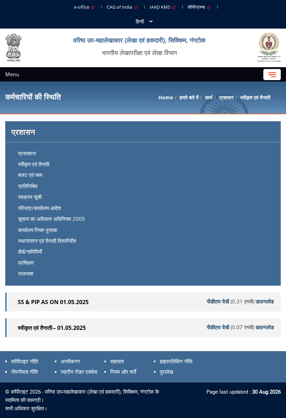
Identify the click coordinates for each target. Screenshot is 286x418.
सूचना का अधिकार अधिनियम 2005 (51, 218)
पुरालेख (166, 372)
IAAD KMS (161, 7)
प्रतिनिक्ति (27, 186)
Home (165, 97)
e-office (82, 7)
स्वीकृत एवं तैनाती (33, 164)
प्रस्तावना (27, 153)
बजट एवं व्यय (30, 174)
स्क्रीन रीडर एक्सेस (79, 372)
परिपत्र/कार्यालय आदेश (39, 207)
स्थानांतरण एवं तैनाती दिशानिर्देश (47, 240)
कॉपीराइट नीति (24, 361)
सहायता (117, 361)
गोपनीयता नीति (24, 372)
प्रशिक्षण (26, 262)
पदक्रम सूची (30, 196)
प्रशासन (226, 97)
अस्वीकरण (70, 361)
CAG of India (120, 7)
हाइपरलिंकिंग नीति (176, 361)
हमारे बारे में (189, 97)
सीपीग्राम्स (197, 7)
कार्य (208, 97)
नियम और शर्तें (123, 372)
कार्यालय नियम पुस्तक (37, 229)
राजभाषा (25, 273)
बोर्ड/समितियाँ (30, 251)
